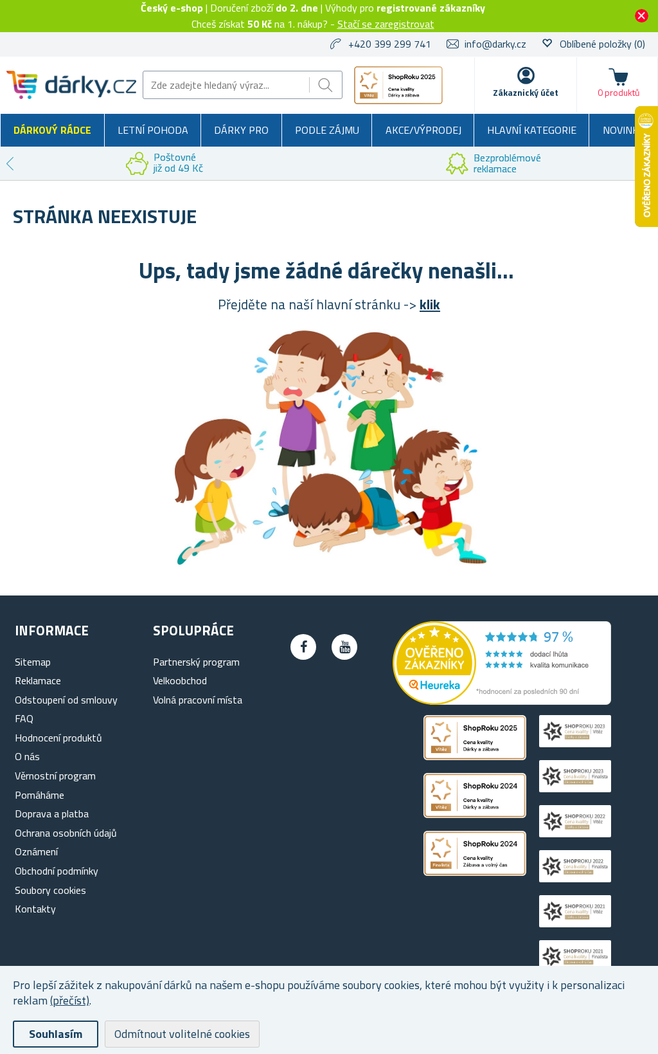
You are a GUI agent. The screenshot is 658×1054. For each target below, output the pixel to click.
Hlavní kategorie (531, 130)
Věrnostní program (55, 775)
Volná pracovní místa (197, 699)
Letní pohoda (153, 130)
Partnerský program (196, 661)
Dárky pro (241, 130)
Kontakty (35, 908)
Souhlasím (55, 1033)
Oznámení (36, 851)
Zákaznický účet (525, 92)
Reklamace (38, 680)
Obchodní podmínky (56, 870)
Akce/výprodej (423, 130)
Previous (9, 163)
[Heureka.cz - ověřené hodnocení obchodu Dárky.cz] (502, 701)
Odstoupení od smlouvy (66, 699)
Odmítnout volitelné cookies (182, 1033)
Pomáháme (39, 795)
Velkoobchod (180, 680)
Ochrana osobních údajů (66, 832)
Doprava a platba (52, 813)
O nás (27, 756)
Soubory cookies (50, 890)
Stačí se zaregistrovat (385, 24)
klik (430, 304)
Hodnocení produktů (58, 737)
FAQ (24, 718)
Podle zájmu (327, 130)
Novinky (624, 130)
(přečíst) (69, 1000)
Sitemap (33, 661)
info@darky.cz (495, 43)
